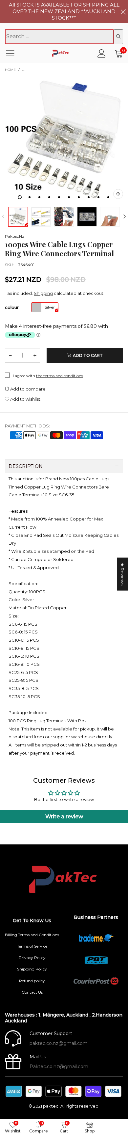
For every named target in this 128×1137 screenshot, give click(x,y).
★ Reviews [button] (122, 574)
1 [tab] (19, 197)
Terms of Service (32, 946)
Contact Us (32, 992)
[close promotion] (123, 11)
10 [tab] (108, 197)
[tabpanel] (64, 140)
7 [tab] (78, 197)
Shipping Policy (32, 969)
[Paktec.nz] (61, 53)
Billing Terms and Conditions (32, 934)
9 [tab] (98, 197)
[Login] (101, 53)
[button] (3, 216)
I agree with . (48, 375)
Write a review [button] (64, 816)
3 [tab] (39, 197)
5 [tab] (59, 197)
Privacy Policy (32, 957)
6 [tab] (69, 197)
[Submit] (118, 36)
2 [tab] (29, 197)
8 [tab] (88, 197)
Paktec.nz (14, 236)
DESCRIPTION (26, 466)
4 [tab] (49, 197)
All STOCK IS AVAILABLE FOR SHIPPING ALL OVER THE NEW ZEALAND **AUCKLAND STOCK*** (64, 11)
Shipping (43, 293)
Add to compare (27, 389)
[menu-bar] (14, 53)
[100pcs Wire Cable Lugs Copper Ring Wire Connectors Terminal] (64, 140)
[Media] (118, 194)
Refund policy (32, 980)
